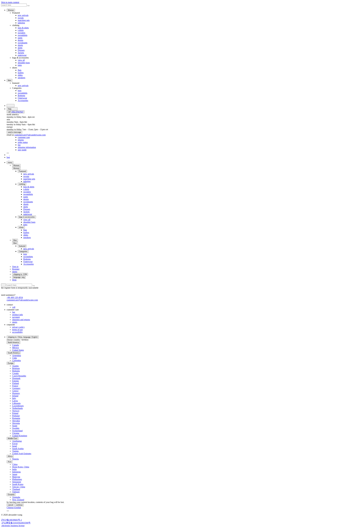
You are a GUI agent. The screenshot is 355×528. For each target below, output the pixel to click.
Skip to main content (10, 2)
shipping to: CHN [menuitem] (20, 274)
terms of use (17, 329)
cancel (10, 505)
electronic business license (13, 525)
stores (14, 322)
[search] (10, 105)
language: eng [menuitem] (19, 277)
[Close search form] (28, 5)
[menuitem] (24, 137)
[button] (16, 168)
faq (13, 312)
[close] (34, 285)
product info (17, 314)
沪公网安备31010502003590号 (16, 523)
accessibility (17, 332)
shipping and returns (21, 319)
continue (19, 505)
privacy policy (18, 327)
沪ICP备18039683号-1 (11, 520)
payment (16, 317)
